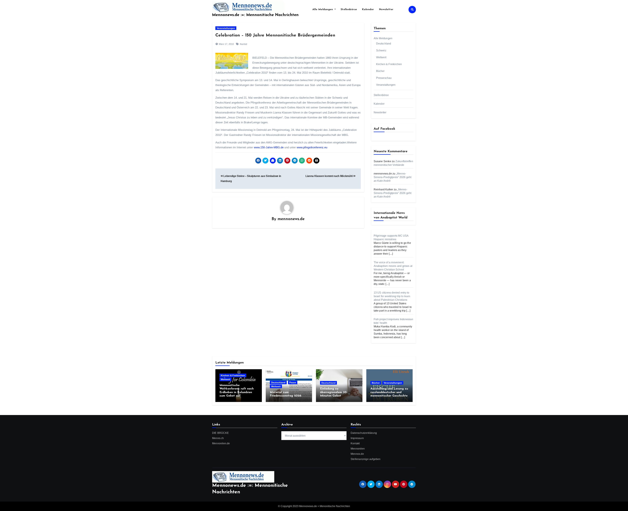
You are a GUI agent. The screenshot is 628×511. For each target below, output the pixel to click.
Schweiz (381, 50)
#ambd (243, 44)
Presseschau (384, 78)
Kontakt (355, 443)
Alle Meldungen (323, 9)
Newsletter (386, 9)
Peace (292, 382)
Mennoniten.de (221, 443)
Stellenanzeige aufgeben (366, 459)
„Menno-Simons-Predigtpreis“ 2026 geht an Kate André (392, 177)
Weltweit (381, 57)
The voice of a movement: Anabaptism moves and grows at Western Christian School (393, 266)
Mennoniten (358, 448)
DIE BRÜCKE (220, 433)
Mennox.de (357, 453)
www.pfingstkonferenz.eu (312, 147)
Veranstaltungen (226, 28)
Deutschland (383, 43)
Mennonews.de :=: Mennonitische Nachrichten (255, 15)
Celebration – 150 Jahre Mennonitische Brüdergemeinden (275, 35)
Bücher (380, 71)
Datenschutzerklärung (364, 433)
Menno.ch (218, 438)
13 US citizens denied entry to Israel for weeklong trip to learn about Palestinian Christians (392, 296)
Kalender (368, 9)
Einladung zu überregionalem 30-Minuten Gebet (333, 392)
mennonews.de (291, 219)
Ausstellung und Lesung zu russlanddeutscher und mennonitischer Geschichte (389, 392)
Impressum (357, 438)
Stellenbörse (349, 9)
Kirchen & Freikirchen (389, 64)
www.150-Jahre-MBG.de (269, 147)
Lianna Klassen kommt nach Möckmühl (329, 176)
